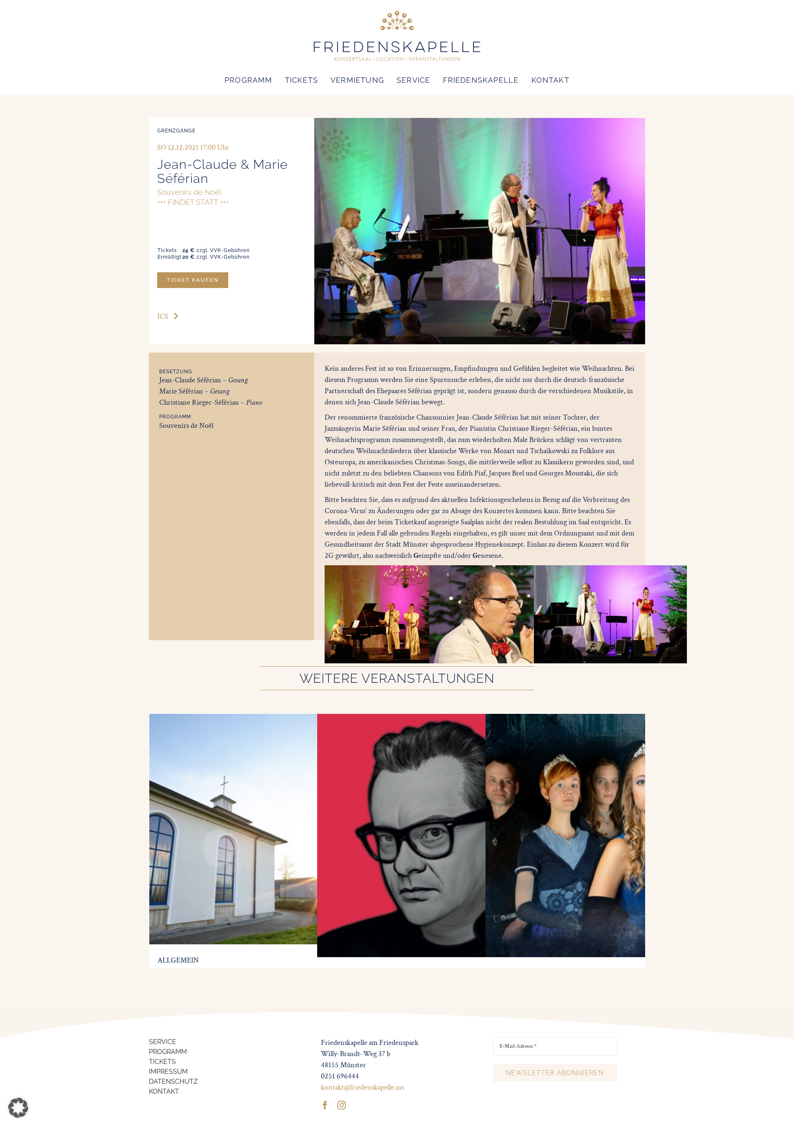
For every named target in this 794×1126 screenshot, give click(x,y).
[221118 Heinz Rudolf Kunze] (438, 719)
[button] (18, 1108)
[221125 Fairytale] (607, 719)
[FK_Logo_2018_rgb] (397, 12)
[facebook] (325, 1105)
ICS (162, 316)
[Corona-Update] (268, 719)
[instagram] (341, 1105)
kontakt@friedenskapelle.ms (362, 1087)
